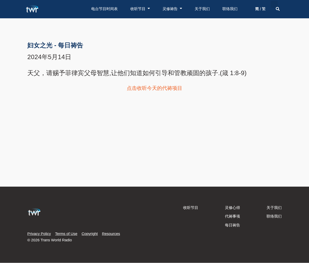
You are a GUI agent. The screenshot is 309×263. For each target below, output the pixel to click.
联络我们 (230, 9)
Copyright (90, 234)
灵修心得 (232, 208)
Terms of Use (66, 234)
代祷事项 (232, 216)
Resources (111, 234)
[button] (274, 4)
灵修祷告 (170, 9)
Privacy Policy (39, 234)
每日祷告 (232, 225)
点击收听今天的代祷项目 (154, 88)
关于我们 (202, 9)
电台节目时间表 (104, 9)
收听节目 (137, 9)
